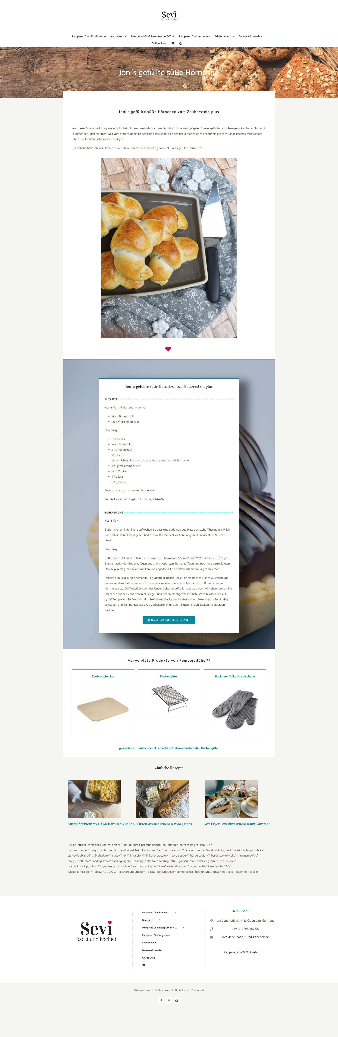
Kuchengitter (169, 676)
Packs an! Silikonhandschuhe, (180, 748)
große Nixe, (127, 748)
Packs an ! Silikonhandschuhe (235, 676)
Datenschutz (198, 990)
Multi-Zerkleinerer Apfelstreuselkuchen (94, 793)
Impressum (164, 990)
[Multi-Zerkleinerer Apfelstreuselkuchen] (94, 799)
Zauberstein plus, (148, 748)
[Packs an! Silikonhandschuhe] (235, 684)
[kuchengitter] (168, 684)
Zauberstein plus (103, 676)
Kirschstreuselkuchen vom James (162, 793)
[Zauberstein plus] (103, 684)
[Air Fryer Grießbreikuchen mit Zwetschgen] (231, 799)
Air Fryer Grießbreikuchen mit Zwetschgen (231, 793)
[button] (180, 43)
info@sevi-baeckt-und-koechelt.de (245, 937)
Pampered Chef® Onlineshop (242, 952)
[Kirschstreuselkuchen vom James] (162, 799)
